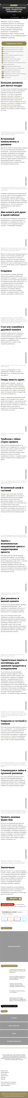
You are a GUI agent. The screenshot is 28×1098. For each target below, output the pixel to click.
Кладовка (5, 53)
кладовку (23, 280)
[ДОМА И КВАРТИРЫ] (14, 1025)
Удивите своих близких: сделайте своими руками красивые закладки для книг (17, 985)
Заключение (6, 77)
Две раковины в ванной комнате (11, 66)
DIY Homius (14, 5)
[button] (26, 2)
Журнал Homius (4, 1075)
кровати (19, 445)
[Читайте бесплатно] (14, 946)
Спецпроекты (4, 1074)
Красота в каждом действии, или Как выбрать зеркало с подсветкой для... (17, 978)
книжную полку (8, 571)
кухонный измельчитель (18, 151)
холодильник (16, 690)
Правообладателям (5, 1085)
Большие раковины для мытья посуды (12, 47)
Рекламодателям (5, 1072)
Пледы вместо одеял (8, 57)
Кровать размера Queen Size (10, 75)
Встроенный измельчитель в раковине (12, 49)
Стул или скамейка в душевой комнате (12, 55)
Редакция (3, 1079)
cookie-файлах (24, 1058)
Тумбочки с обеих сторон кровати (11, 59)
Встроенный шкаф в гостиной (10, 60)
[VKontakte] (14, 1062)
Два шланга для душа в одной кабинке (13, 51)
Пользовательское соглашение (8, 1082)
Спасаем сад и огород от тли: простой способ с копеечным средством (17, 971)
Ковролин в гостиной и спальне (11, 72)
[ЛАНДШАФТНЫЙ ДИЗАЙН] (14, 1041)
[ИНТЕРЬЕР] (14, 1018)
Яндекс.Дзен (5, 906)
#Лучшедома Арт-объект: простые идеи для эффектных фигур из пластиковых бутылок (17, 999)
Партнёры (3, 1077)
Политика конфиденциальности (8, 1083)
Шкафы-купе (5, 494)
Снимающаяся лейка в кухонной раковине (14, 73)
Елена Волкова (16, 17)
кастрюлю (16, 101)
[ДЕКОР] (14, 1033)
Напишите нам (4, 1070)
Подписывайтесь (7, 904)
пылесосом (4, 736)
